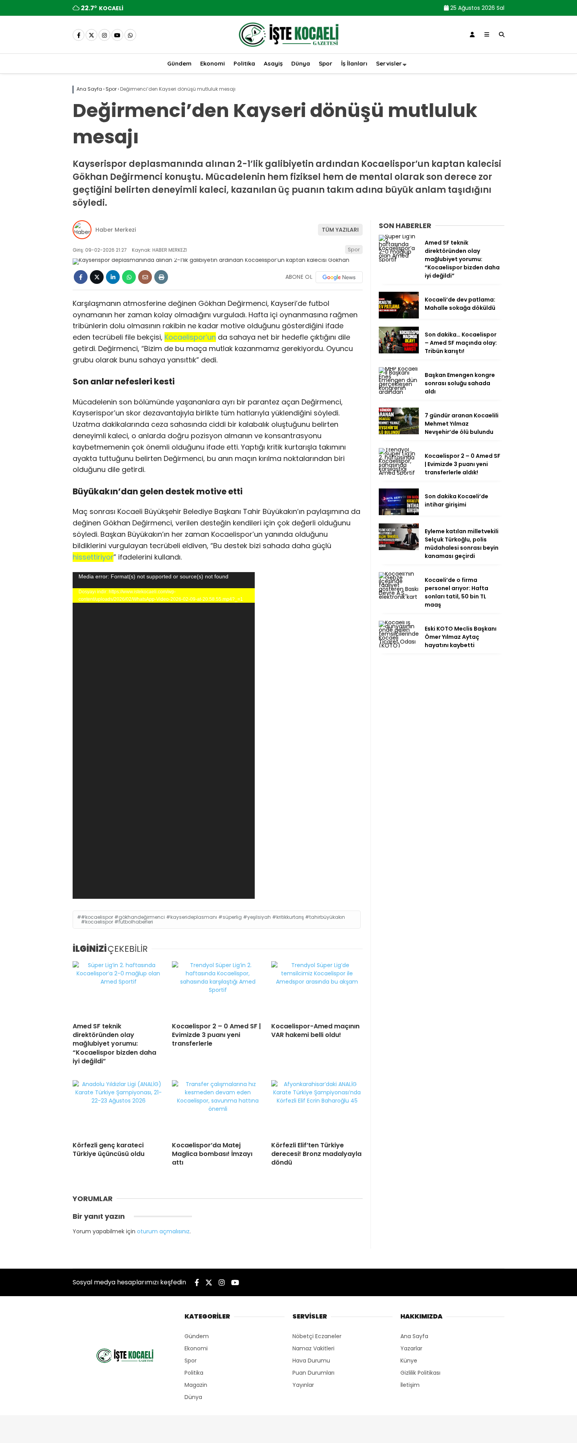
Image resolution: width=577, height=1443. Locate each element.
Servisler (389, 63)
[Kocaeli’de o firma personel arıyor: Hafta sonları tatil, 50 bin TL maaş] (399, 597)
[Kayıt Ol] (472, 34)
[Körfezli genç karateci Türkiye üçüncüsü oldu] (118, 1107)
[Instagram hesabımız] (104, 35)
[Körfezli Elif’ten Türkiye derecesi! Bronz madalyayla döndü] (317, 1107)
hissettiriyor (93, 557)
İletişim (410, 1385)
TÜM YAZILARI (340, 230)
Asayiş (273, 63)
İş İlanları (354, 63)
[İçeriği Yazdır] (161, 277)
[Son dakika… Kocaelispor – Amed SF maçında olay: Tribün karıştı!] (399, 351)
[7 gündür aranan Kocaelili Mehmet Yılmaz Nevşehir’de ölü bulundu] (399, 432)
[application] (164, 735)
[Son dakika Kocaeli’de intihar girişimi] (399, 513)
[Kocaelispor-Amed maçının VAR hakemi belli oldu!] (317, 988)
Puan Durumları (313, 1373)
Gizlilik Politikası (420, 1373)
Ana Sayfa (414, 1336)
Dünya (300, 63)
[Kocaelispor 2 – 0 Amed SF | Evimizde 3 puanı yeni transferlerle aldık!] (217, 988)
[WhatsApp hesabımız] (130, 35)
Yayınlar (303, 1385)
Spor (325, 63)
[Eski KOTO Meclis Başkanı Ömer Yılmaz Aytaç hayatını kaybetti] (399, 645)
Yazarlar (411, 1348)
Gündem (179, 63)
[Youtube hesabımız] (117, 35)
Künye (408, 1360)
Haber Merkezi (115, 230)
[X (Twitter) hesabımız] (91, 35)
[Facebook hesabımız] (78, 35)
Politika (244, 63)
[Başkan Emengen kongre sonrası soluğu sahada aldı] (399, 392)
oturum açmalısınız (163, 1231)
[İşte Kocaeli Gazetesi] (288, 48)
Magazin (195, 1385)
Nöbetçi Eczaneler (316, 1336)
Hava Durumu (311, 1360)
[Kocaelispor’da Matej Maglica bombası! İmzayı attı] (217, 1107)
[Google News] (339, 277)
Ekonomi (212, 63)
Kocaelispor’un (190, 337)
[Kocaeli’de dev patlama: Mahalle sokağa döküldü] (399, 316)
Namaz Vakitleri (313, 1348)
